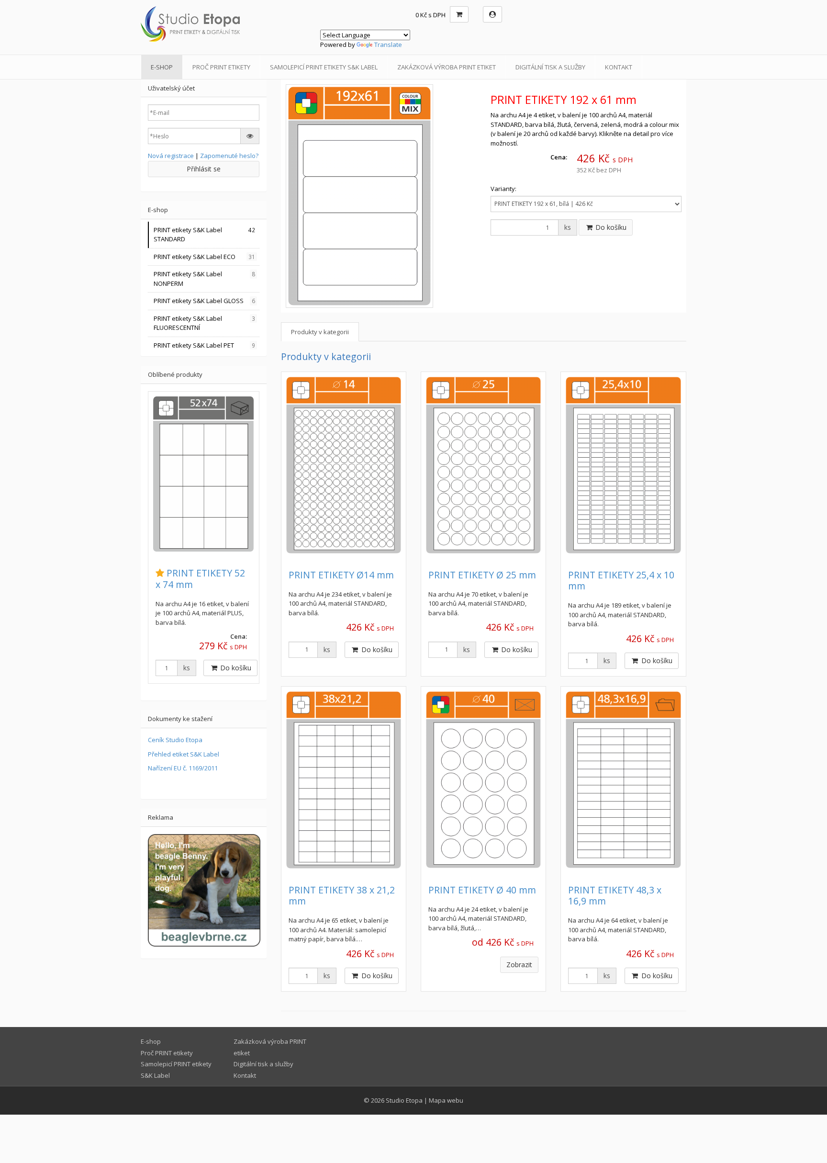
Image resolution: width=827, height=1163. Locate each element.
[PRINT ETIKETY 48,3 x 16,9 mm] (623, 779)
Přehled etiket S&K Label (183, 754)
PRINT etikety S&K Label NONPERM (204, 279)
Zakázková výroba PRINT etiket (446, 67)
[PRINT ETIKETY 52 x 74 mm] (203, 474)
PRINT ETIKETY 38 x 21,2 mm (342, 895)
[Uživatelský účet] (492, 14)
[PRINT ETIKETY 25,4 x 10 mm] (623, 465)
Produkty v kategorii (320, 331)
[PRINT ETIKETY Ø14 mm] (343, 465)
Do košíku (609, 227)
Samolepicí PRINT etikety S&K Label (324, 67)
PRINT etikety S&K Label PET (204, 345)
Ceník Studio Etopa (175, 739)
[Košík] (459, 14)
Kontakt (618, 67)
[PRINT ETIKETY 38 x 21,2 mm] (343, 779)
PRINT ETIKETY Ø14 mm (341, 574)
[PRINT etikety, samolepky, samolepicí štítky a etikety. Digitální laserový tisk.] (227, 24)
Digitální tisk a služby (550, 67)
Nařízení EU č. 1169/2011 (183, 768)
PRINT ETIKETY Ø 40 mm (482, 889)
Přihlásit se (204, 168)
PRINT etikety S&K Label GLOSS (204, 300)
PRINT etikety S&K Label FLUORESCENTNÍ (204, 323)
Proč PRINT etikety (221, 67)
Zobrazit (519, 964)
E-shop (162, 67)
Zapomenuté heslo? (229, 155)
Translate (388, 44)
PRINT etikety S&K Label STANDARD (204, 235)
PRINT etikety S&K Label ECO (204, 256)
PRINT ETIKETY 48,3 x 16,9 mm (614, 895)
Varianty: (503, 188)
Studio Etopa (404, 1100)
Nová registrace (171, 155)
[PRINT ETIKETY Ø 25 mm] (483, 465)
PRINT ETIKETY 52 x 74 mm (200, 578)
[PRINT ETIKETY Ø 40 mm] (483, 779)
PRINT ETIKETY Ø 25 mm (482, 574)
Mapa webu (446, 1100)
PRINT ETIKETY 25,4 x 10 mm (621, 580)
